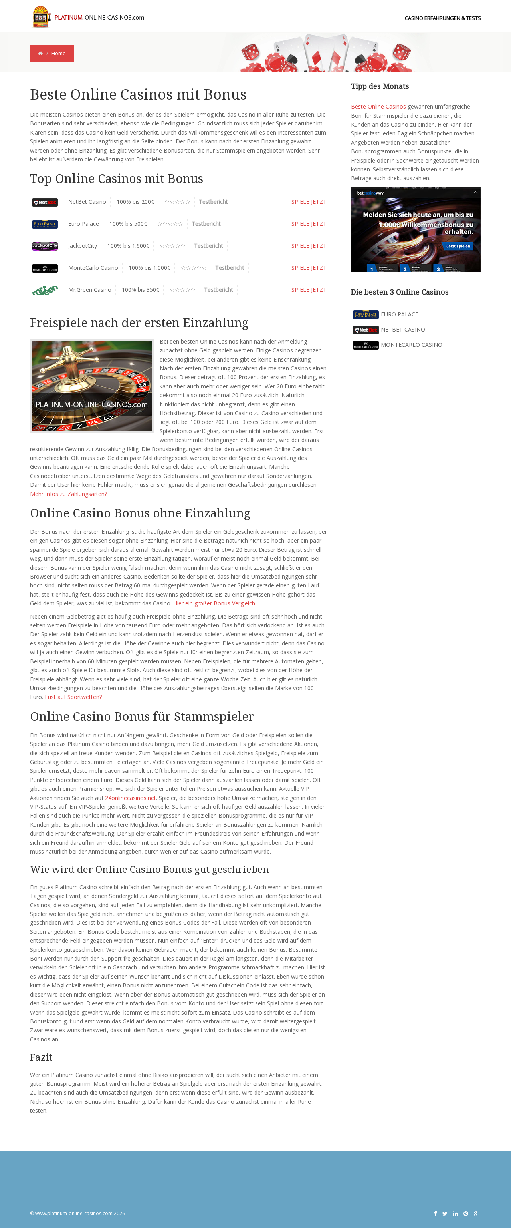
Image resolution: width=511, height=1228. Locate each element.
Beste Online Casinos (378, 106)
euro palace (399, 314)
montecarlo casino (411, 344)
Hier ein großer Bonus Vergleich (214, 603)
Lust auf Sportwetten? (73, 697)
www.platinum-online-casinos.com (74, 1213)
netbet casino (403, 329)
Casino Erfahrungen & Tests (443, 18)
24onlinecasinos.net (130, 798)
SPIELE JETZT (309, 201)
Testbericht (213, 201)
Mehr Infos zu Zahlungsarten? (68, 494)
